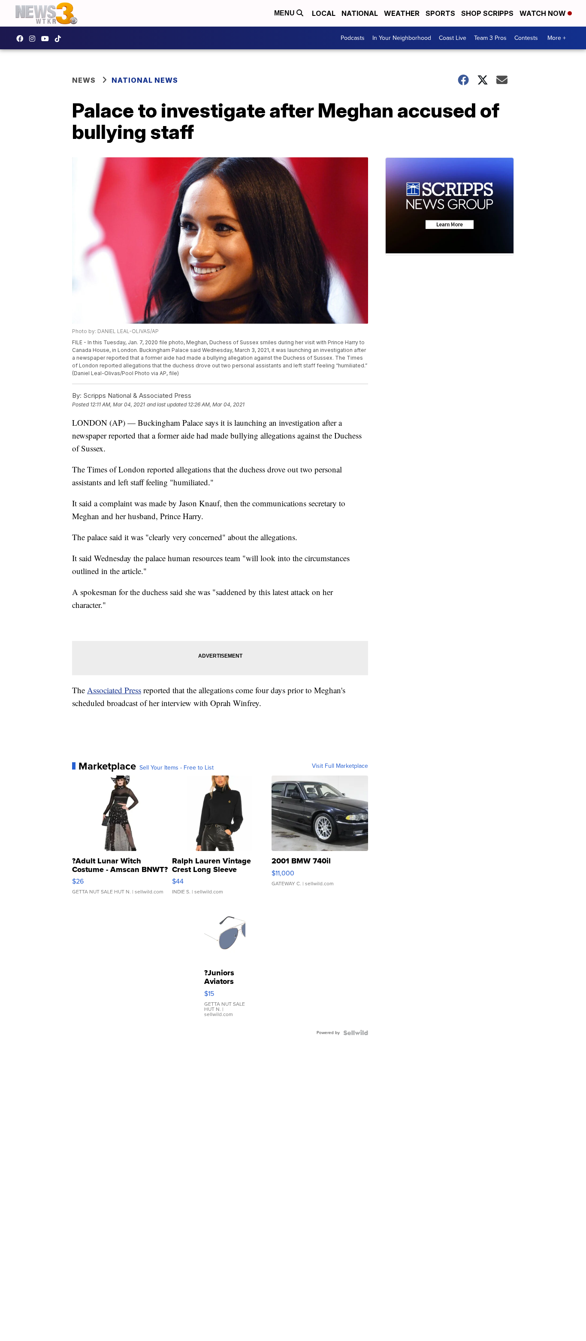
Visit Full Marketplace (340, 766)
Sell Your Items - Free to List (176, 768)
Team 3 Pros (490, 37)
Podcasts (353, 37)
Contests (526, 37)
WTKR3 (21, 38)
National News (145, 80)
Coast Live (452, 37)
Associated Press (114, 690)
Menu (285, 13)
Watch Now (544, 13)
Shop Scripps (487, 13)
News (84, 80)
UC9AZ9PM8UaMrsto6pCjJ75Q (47, 38)
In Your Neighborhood (401, 37)
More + (556, 37)
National (359, 13)
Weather (402, 13)
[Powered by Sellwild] (355, 1033)
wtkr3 (34, 38)
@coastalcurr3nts (60, 38)
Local (323, 13)
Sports (440, 13)
